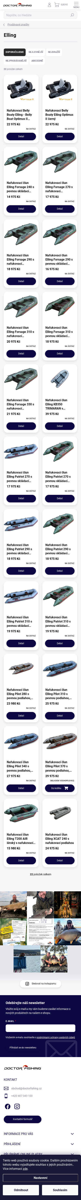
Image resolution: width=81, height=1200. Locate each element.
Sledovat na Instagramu (44, 983)
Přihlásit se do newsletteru (23, 1047)
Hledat (72, 15)
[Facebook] (7, 1106)
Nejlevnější (36, 52)
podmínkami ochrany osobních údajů (56, 1037)
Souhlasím (60, 1190)
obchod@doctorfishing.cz (26, 1088)
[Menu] (76, 4)
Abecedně (37, 60)
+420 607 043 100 (22, 1095)
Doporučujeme (15, 52)
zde (25, 1169)
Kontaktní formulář (22, 1119)
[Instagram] (16, 1106)
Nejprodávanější (16, 60)
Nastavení (40, 1178)
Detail (21, 136)
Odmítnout (21, 1190)
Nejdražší (54, 52)
